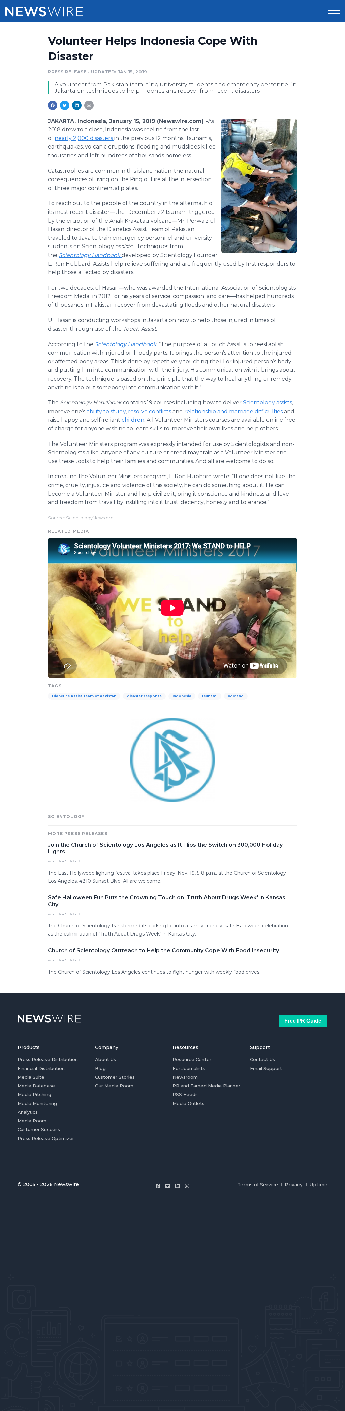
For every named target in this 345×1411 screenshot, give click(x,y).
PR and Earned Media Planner (206, 1085)
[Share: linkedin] (77, 105)
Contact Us (262, 1059)
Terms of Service (257, 1185)
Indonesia (181, 696)
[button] (334, 11)
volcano (236, 696)
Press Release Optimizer (46, 1138)
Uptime (318, 1185)
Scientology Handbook (90, 255)
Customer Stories (115, 1077)
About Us (105, 1059)
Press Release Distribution (48, 1059)
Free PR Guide (302, 1021)
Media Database (36, 1085)
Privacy (294, 1185)
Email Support (266, 1068)
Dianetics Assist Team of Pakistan (84, 696)
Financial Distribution (41, 1068)
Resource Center (191, 1059)
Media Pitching (34, 1094)
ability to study (106, 411)
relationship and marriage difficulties (234, 411)
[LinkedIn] (177, 1185)
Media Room (32, 1120)
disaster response (144, 696)
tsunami (209, 696)
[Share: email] (89, 105)
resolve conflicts (149, 411)
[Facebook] (158, 1185)
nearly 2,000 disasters (84, 138)
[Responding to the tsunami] (259, 186)
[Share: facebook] (53, 105)
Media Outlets (188, 1103)
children (133, 420)
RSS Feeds (185, 1094)
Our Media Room (114, 1085)
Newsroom (185, 1077)
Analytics (28, 1112)
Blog (100, 1068)
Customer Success (39, 1129)
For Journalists (188, 1068)
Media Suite (31, 1077)
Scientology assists (267, 402)
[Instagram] (187, 1185)
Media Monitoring (37, 1103)
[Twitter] (167, 1185)
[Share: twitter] (65, 105)
